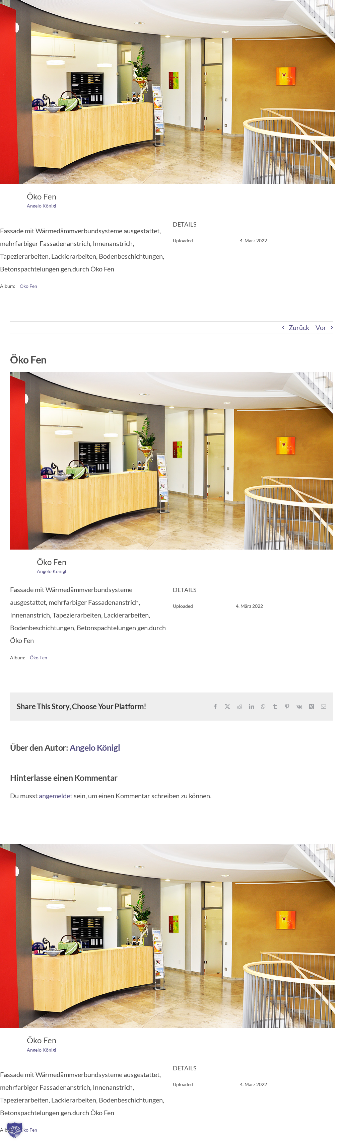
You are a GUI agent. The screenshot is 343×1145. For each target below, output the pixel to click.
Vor (321, 327)
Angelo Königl (41, 206)
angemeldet (55, 796)
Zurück (299, 327)
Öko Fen (28, 286)
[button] (14, 1130)
